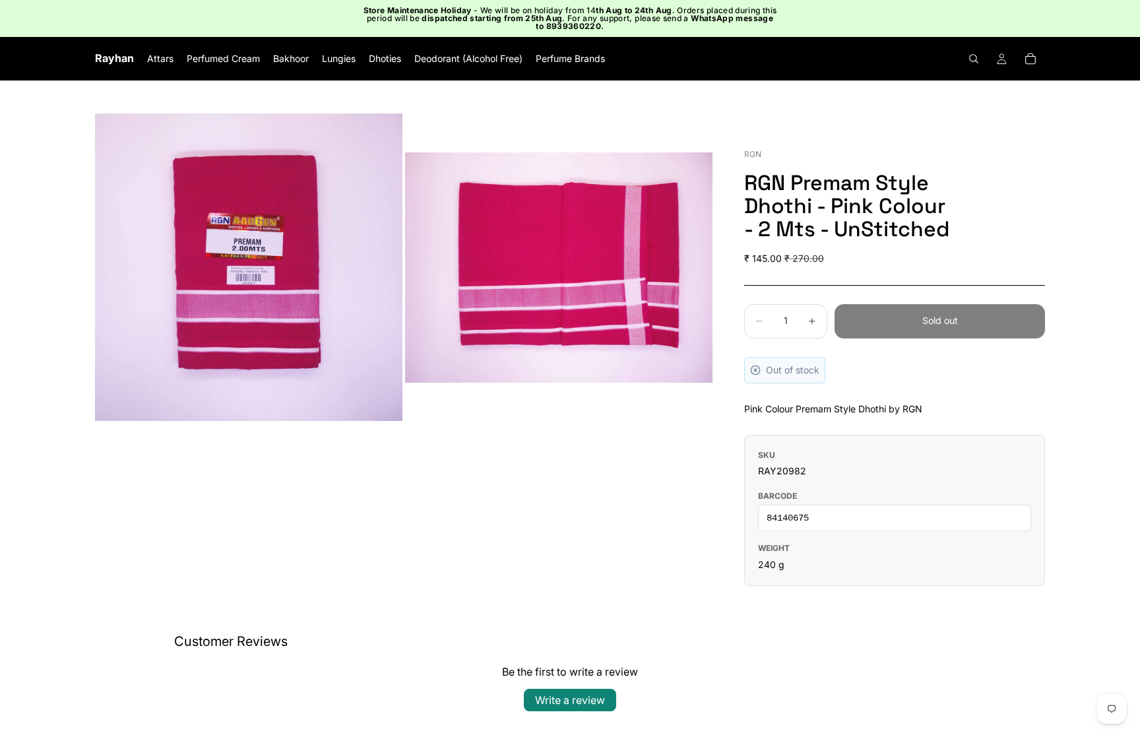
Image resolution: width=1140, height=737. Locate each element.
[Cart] (1030, 58)
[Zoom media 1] (248, 267)
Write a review (570, 700)
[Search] (973, 58)
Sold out (940, 320)
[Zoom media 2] (558, 267)
